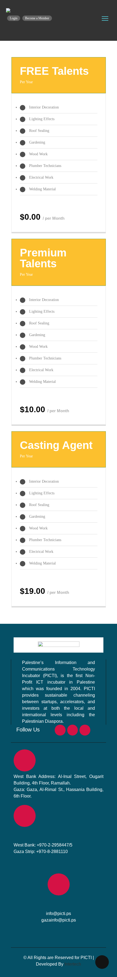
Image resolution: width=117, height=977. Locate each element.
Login (13, 18)
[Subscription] (19, 11)
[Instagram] (72, 730)
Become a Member (37, 18)
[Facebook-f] (60, 730)
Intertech (72, 964)
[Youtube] (84, 730)
